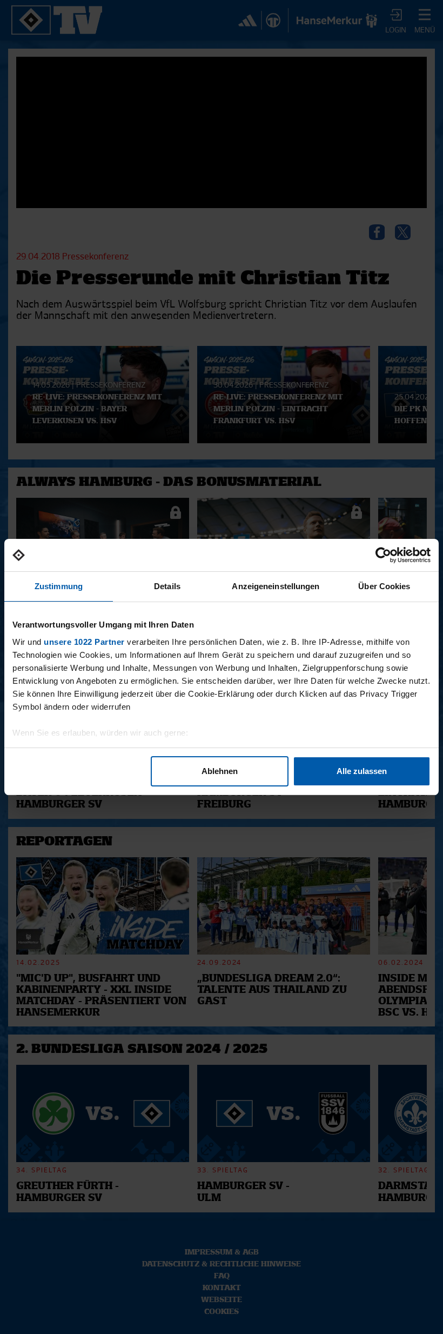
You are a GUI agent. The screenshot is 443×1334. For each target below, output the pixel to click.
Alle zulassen (362, 771)
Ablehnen (220, 771)
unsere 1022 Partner (84, 641)
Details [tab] (167, 586)
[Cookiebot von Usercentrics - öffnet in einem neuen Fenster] (383, 555)
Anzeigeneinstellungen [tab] (275, 586)
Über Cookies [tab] (384, 586)
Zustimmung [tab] (59, 586)
